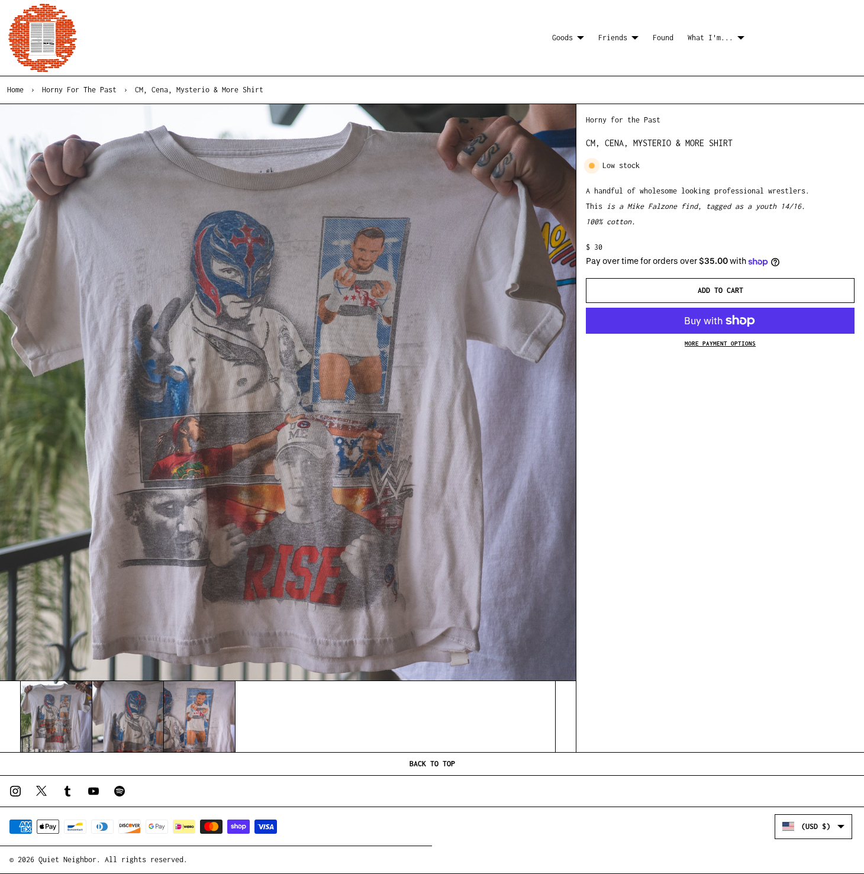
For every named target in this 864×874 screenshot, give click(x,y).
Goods (562, 37)
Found (663, 37)
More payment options (720, 343)
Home (15, 89)
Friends (612, 37)
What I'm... (710, 37)
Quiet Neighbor (67, 859)
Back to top (432, 763)
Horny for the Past (79, 89)
